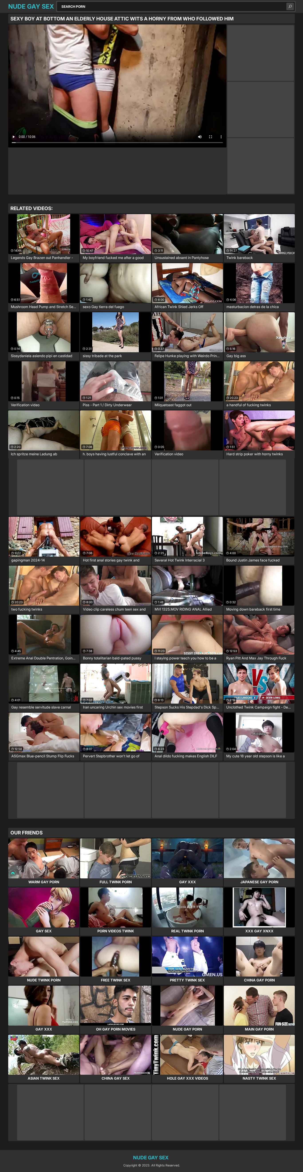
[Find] (290, 6)
